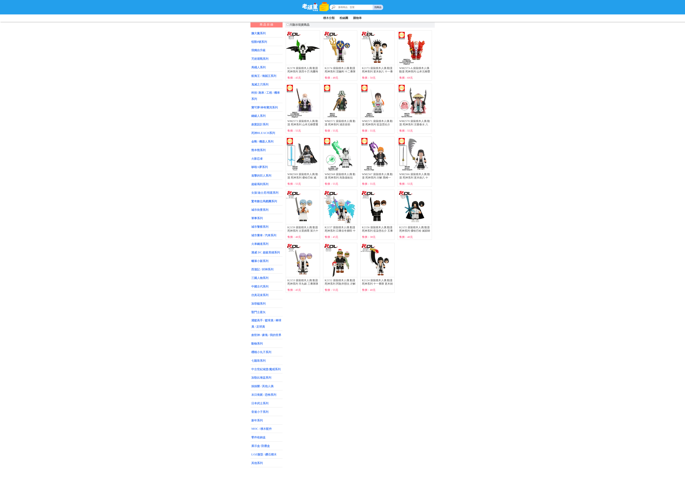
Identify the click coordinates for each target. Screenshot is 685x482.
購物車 (357, 17)
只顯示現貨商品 (299, 24)
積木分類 (329, 17)
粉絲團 (344, 17)
